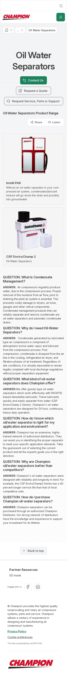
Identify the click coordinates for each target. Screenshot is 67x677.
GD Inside (15, 575)
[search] (61, 6)
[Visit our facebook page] (27, 586)
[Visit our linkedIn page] (38, 586)
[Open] (60, 17)
